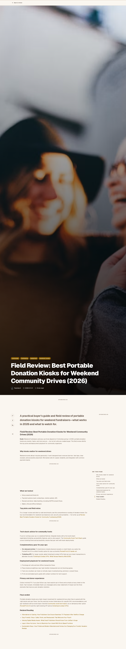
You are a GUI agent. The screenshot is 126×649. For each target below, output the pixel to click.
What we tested (100, 479)
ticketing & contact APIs (60, 606)
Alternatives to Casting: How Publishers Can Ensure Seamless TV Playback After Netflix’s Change (53, 614)
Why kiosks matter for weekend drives (105, 475)
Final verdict (100, 496)
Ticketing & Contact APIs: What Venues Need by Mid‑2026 (51, 556)
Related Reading (100, 499)
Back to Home (18, 3)
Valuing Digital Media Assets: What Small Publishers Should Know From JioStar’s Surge (49, 620)
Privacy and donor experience (104, 494)
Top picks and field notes (103, 481)
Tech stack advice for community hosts (105, 484)
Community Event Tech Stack (73, 538)
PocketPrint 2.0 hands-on (68, 551)
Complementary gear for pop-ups (105, 488)
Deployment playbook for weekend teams (103, 491)
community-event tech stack (57, 604)
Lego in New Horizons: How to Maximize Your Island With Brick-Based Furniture (47, 623)
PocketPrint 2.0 (25, 606)
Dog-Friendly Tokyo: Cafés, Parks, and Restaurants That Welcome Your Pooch (46, 617)
